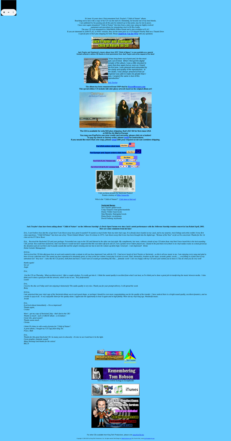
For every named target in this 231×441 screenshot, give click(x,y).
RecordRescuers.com (136, 87)
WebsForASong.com (126, 438)
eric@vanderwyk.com (149, 438)
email (126, 138)
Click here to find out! (127, 199)
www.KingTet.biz (138, 435)
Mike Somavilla (123, 195)
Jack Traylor (112, 83)
